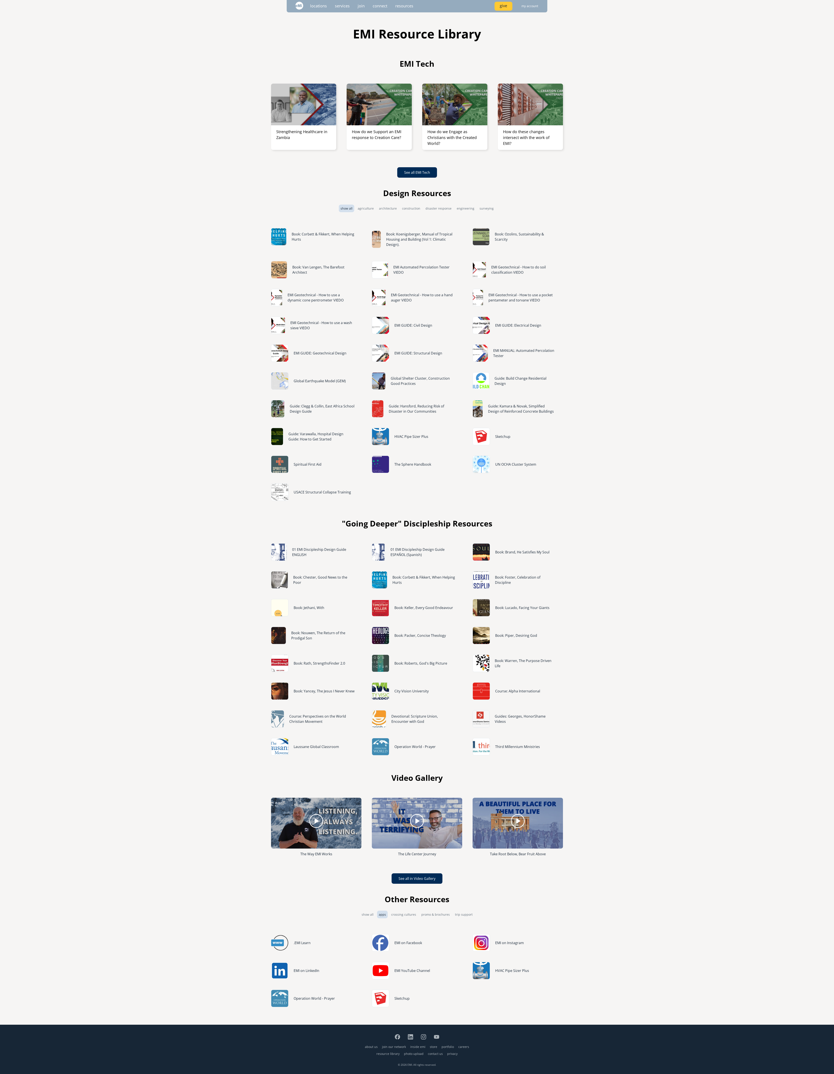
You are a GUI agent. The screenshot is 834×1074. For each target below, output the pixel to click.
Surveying (487, 208)
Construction (411, 208)
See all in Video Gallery (417, 878)
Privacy (452, 1054)
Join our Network (394, 1047)
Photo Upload (414, 1054)
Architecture (388, 208)
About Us (371, 1047)
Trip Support (464, 914)
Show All (346, 208)
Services (342, 5)
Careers (463, 1047)
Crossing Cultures (403, 914)
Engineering (465, 208)
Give (503, 5)
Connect (380, 5)
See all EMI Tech (417, 172)
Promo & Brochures (435, 914)
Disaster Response (438, 208)
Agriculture (366, 208)
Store (433, 1047)
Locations (318, 5)
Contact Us (435, 1054)
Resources (404, 5)
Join (361, 5)
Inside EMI (417, 1047)
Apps (382, 914)
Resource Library (388, 1054)
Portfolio (448, 1047)
